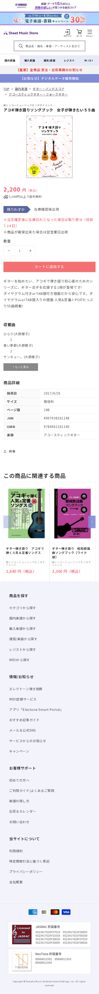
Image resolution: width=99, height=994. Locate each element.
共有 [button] (12, 451)
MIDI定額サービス (23, 699)
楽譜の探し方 (19, 801)
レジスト (69, 60)
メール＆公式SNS (22, 730)
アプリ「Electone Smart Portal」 (36, 709)
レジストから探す (22, 649)
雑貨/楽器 (49, 60)
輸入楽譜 (29, 60)
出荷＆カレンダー (22, 811)
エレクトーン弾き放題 (26, 688)
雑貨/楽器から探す (23, 639)
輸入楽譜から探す (22, 628)
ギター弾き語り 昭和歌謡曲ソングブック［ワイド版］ (71, 552)
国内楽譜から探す (22, 618)
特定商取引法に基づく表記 (29, 861)
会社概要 (16, 882)
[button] (90, 32)
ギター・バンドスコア (48, 89)
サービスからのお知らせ (27, 740)
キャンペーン (19, 751)
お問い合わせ (19, 822)
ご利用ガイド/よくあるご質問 (31, 790)
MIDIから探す (19, 659)
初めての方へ (19, 780)
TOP (6, 89)
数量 (7, 240)
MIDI (88, 60)
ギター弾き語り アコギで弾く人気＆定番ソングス (25, 550)
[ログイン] (67, 32)
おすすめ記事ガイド (24, 720)
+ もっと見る (21, 367)
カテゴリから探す (22, 607)
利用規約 (16, 851)
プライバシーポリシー (26, 871)
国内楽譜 (10, 60)
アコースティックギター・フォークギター (38, 94)
